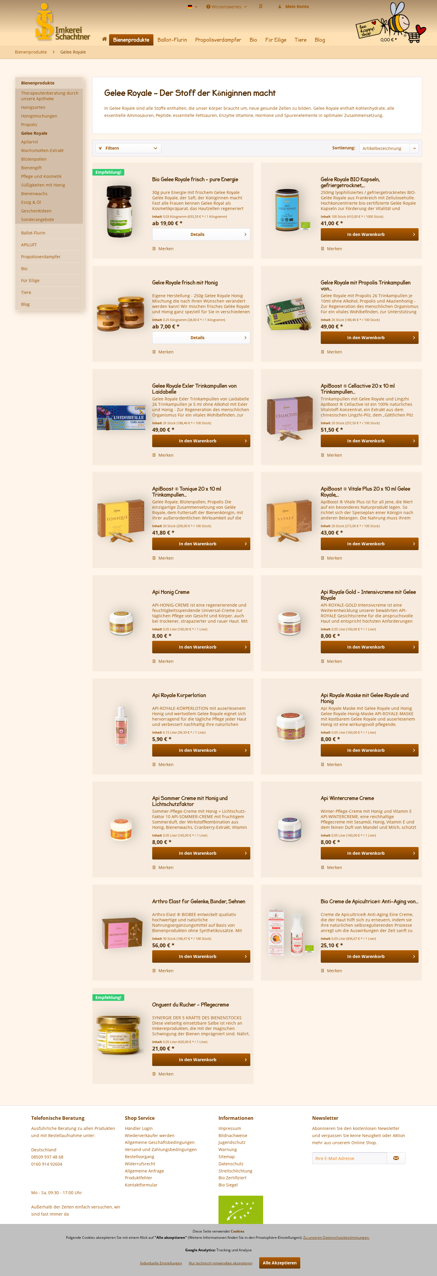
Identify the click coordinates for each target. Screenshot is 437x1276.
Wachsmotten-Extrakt (42, 150)
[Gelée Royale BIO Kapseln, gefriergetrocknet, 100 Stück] (289, 210)
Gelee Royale (34, 133)
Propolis (29, 124)
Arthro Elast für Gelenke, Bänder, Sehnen (198, 901)
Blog (25, 304)
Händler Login (139, 1128)
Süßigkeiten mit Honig (43, 185)
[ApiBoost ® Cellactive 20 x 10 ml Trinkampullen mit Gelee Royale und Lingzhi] (289, 417)
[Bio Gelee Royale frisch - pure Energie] (121, 210)
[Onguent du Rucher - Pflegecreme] (121, 1036)
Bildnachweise (232, 1135)
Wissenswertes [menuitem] (226, 6)
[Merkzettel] (261, 6)
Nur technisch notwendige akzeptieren (220, 1263)
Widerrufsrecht (140, 1164)
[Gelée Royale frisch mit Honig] (121, 314)
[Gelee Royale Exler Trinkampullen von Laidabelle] (121, 417)
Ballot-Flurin (33, 233)
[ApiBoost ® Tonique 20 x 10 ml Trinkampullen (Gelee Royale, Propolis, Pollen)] (121, 520)
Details (198, 234)
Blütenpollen (34, 159)
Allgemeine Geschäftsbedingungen (160, 1142)
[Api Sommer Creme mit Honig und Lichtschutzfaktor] (121, 829)
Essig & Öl (31, 202)
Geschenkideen (36, 211)
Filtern (111, 148)
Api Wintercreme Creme (347, 798)
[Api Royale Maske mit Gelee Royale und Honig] (289, 726)
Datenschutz (230, 1164)
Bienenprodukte (37, 83)
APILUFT (29, 245)
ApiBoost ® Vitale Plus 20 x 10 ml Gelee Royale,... (365, 492)
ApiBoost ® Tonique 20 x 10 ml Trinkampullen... (186, 492)
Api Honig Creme (170, 592)
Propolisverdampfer (41, 256)
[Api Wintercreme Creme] (289, 829)
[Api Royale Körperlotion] (121, 726)
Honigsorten (33, 107)
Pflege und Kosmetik (41, 176)
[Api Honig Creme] (121, 623)
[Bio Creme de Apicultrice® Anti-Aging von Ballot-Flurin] (289, 932)
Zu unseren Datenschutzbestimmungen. (336, 1237)
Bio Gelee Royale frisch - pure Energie (195, 179)
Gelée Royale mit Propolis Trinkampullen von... (366, 286)
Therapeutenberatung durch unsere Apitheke (49, 95)
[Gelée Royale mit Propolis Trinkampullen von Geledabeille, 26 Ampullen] (289, 314)
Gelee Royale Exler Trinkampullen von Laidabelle (194, 389)
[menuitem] (391, 8)
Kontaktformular (141, 1185)
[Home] (104, 40)
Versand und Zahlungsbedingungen (161, 1149)
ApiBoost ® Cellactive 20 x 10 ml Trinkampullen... (358, 389)
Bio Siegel (228, 1185)
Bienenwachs (34, 193)
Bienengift (31, 167)
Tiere (26, 292)
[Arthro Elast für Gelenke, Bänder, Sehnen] (121, 932)
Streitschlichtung (235, 1171)
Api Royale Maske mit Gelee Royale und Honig (365, 698)
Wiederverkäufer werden (150, 1135)
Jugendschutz (232, 1142)
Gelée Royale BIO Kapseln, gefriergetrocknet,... (350, 182)
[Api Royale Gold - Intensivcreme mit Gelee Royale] (289, 623)
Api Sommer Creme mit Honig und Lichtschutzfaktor (190, 801)
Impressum (229, 1128)
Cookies (237, 1231)
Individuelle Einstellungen (161, 1263)
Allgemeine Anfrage (144, 1171)
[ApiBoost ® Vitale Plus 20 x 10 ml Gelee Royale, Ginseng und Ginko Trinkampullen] (289, 520)
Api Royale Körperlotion (179, 695)
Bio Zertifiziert (232, 1178)
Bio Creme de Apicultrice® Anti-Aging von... (369, 901)
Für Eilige (30, 280)
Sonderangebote (37, 219)
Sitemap (226, 1156)
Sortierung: (343, 148)
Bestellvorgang (139, 1156)
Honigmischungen (39, 116)
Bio (24, 268)
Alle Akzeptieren (280, 1263)
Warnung (227, 1149)
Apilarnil (29, 142)
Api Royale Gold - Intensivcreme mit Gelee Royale (368, 595)
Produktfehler (138, 1178)
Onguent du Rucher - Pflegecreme (190, 1005)
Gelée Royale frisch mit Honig (185, 283)
